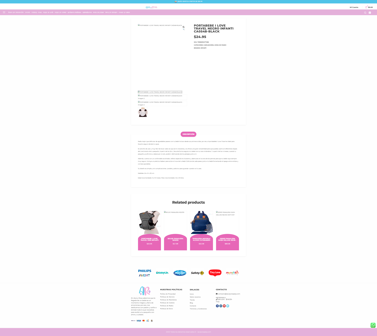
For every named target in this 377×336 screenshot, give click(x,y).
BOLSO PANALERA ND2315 (175, 239)
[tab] (188, 134)
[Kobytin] (162, 273)
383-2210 (221, 299)
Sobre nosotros (195, 297)
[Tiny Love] (215, 273)
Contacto (193, 306)
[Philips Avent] (145, 273)
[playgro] (180, 273)
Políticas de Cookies (167, 303)
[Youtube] (224, 305)
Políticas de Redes (166, 306)
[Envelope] (227, 305)
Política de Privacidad (168, 294)
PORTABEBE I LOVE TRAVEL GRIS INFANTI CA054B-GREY (149, 240)
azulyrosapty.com (204, 332)
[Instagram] (220, 305)
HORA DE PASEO (220, 45)
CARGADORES (209, 45)
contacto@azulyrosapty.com (229, 294)
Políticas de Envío (166, 308)
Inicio (192, 294)
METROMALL (221, 297)
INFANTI (203, 48)
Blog (191, 303)
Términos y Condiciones (198, 309)
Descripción (188, 134)
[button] (183, 28)
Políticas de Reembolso (168, 300)
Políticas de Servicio (167, 297)
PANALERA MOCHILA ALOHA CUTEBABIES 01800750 (201, 240)
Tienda (192, 300)
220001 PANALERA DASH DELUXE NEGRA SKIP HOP (227, 240)
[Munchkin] (232, 273)
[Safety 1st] (197, 273)
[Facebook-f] (217, 305)
